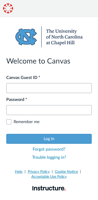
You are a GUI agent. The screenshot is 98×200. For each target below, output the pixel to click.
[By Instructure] (49, 188)
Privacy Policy (39, 172)
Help (18, 172)
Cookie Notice (66, 172)
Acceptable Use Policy (49, 177)
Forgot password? (49, 149)
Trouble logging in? (49, 157)
